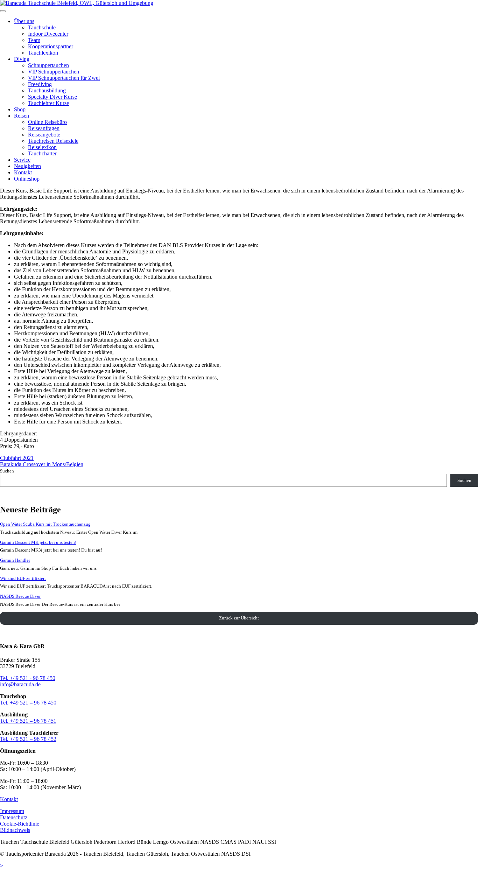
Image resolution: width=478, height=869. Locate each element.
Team (34, 40)
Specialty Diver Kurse (52, 97)
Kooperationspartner (50, 46)
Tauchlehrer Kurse (48, 103)
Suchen (7, 471)
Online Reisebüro (47, 122)
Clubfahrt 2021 (17, 458)
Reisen (21, 116)
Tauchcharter (42, 153)
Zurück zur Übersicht (239, 618)
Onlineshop (27, 179)
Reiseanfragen (43, 128)
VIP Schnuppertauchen (53, 72)
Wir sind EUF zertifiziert (23, 578)
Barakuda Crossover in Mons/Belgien (41, 464)
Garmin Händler (15, 560)
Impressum (12, 811)
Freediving (40, 84)
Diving (21, 59)
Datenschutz (13, 817)
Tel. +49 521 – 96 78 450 (28, 703)
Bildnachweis (15, 830)
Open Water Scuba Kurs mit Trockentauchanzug (45, 524)
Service (22, 160)
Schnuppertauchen (48, 65)
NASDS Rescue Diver (20, 596)
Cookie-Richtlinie (19, 824)
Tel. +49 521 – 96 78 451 (28, 721)
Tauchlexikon (43, 53)
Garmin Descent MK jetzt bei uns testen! (38, 542)
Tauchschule (42, 27)
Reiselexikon (42, 147)
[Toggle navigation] (3, 11)
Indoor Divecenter (48, 34)
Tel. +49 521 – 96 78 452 (28, 739)
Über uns (24, 21)
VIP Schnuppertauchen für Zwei (64, 78)
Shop (20, 109)
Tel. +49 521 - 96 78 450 (27, 678)
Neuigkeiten (27, 166)
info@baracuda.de (20, 684)
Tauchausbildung (47, 90)
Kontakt (23, 172)
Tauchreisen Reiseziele (53, 141)
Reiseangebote (44, 135)
